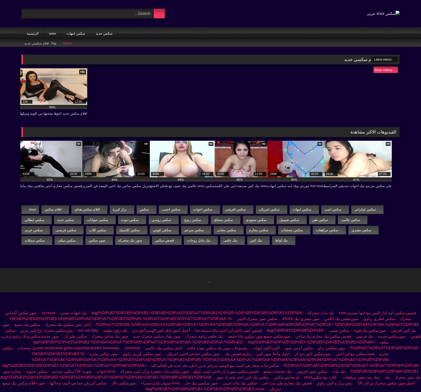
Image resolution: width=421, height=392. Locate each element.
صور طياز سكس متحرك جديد (157, 336)
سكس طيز (320, 220)
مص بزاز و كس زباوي (335, 383)
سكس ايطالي (34, 220)
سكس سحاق (223, 220)
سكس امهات (76, 33)
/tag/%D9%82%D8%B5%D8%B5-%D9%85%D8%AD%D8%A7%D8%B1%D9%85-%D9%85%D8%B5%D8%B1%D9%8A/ (197, 313)
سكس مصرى (361, 230)
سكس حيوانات (97, 220)
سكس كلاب (97, 230)
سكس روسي (161, 220)
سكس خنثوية (36, 371)
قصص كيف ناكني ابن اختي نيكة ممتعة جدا (228, 330)
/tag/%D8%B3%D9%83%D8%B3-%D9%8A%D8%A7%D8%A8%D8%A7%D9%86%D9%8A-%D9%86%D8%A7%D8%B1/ (204, 342)
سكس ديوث (130, 220)
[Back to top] (406, 377)
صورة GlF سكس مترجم (72, 371)
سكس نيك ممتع (27, 324)
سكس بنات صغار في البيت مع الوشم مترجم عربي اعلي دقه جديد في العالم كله (215, 365)
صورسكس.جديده (392, 336)
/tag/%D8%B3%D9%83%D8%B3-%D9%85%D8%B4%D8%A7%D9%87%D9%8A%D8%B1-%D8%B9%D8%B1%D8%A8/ (105, 377)
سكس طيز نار (75, 336)
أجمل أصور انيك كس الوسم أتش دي (161, 330)
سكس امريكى (269, 209)
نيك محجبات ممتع (277, 371)
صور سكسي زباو (331, 348)
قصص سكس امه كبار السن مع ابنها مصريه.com (377, 313)
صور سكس (97, 240)
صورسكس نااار (123, 383)
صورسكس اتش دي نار (313, 354)
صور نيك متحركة (130, 240)
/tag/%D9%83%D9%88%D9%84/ (295, 330)
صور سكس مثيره (103, 354)
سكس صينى (339, 330)
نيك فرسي (364, 336)
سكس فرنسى (66, 230)
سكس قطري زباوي (379, 319)
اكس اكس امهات (266, 348)
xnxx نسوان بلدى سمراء (160, 383)
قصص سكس (164, 240)
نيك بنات (338, 371)
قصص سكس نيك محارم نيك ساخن (323, 336)
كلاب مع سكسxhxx (321, 377)
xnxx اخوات (105, 371)
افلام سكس (53, 209)
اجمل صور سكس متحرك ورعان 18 (386, 383)
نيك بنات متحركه (320, 313)
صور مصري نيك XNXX (301, 319)
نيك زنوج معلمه (115, 330)
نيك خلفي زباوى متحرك (204, 336)
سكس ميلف (67, 240)
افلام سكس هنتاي (87, 209)
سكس (144, 209)
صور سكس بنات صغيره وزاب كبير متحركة (154, 371)
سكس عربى (34, 230)
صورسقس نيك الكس (341, 319)
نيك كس (256, 240)
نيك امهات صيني (73, 313)
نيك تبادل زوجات (198, 240)
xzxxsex (49, 313)
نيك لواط (281, 240)
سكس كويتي (162, 230)
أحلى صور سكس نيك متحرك (68, 324)
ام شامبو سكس (286, 377)
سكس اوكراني (365, 209)
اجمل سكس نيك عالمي (163, 348)
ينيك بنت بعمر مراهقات (361, 377)
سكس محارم (258, 230)
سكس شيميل (289, 220)
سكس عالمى (350, 220)
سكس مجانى (226, 230)
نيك (387, 377)
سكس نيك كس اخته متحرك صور (242, 377)
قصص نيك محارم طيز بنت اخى (287, 383)
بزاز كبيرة (120, 209)
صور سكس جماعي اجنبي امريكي (192, 354)
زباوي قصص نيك (238, 354)
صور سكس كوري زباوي (142, 354)
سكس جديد (104, 33)
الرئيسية (32, 33)
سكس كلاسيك (129, 230)
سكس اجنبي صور (299, 348)
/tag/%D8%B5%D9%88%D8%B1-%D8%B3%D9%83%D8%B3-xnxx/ (204, 389)
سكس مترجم (194, 230)
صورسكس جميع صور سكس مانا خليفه (259, 336)
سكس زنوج (192, 220)
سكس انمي (333, 209)
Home (67, 43)
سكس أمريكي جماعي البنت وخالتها (78, 383)
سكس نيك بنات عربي (240, 383)
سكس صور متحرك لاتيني (257, 319)
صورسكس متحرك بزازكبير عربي (46, 330)
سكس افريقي (235, 209)
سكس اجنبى (171, 209)
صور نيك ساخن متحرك (110, 336)
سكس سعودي (256, 220)
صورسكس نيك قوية (370, 330)
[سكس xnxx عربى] (383, 14)
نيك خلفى (230, 240)
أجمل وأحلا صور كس (273, 354)
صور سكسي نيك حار (201, 383)
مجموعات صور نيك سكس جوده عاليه (217, 348)
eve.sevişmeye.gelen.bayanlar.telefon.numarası (78, 348)
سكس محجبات (292, 230)
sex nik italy (88, 330)
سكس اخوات (202, 209)
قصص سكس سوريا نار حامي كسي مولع (226, 371)
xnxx (52, 33)
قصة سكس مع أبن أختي (355, 354)
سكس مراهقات (327, 230)
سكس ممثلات (35, 240)
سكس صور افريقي (312, 371)
